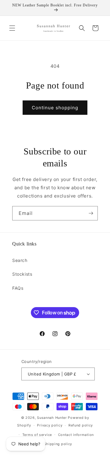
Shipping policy (58, 444)
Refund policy (80, 425)
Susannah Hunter (52, 417)
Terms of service (37, 435)
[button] (12, 28)
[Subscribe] (90, 213)
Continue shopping (55, 108)
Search (20, 260)
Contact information (76, 435)
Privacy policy (49, 425)
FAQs (17, 288)
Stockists (22, 274)
